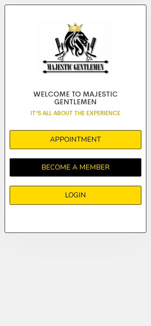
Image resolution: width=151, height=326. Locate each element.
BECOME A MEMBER (75, 167)
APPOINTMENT (75, 139)
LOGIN (75, 195)
